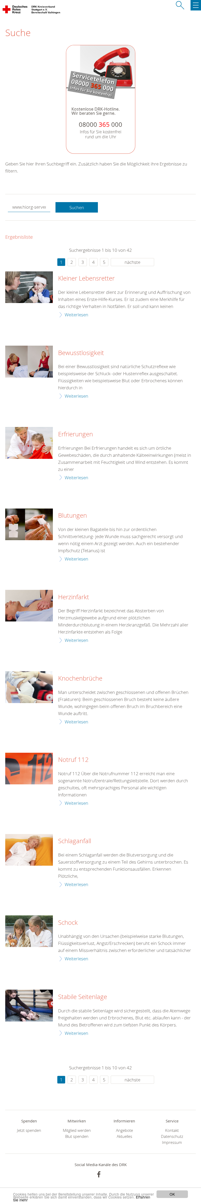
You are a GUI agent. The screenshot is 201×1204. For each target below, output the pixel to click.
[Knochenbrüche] (29, 687)
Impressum (172, 1142)
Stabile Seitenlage (82, 997)
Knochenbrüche (80, 678)
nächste (132, 262)
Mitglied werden (77, 1130)
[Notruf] (29, 768)
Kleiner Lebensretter (86, 278)
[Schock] (29, 931)
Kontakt (172, 1130)
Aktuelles (124, 1136)
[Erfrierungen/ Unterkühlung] (29, 443)
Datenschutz (172, 1136)
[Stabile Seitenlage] (29, 1005)
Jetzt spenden (29, 1130)
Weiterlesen (76, 315)
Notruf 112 (73, 760)
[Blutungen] (29, 524)
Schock (68, 923)
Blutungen (72, 516)
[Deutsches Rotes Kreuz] (15, 10)
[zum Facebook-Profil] (99, 1174)
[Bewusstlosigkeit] (29, 361)
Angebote (124, 1130)
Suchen (76, 207)
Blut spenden (76, 1136)
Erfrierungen (75, 434)
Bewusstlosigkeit (81, 353)
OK (172, 1194)
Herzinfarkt (73, 597)
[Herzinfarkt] (29, 605)
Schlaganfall (74, 841)
